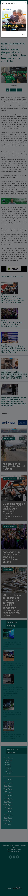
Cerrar (23, 35)
